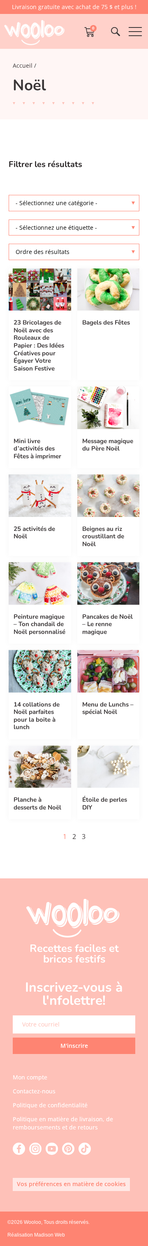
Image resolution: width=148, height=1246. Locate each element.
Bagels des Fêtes (106, 322)
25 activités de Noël (34, 533)
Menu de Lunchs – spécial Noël (108, 708)
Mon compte (30, 1077)
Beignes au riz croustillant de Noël (103, 536)
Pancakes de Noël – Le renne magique (107, 624)
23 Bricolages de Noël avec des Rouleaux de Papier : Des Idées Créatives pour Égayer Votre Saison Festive (39, 345)
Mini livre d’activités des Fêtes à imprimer (37, 448)
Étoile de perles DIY (104, 804)
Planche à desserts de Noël (37, 804)
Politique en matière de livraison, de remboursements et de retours (63, 1123)
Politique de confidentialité (50, 1105)
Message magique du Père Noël (107, 445)
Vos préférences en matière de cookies (71, 1184)
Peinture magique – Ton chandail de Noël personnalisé (39, 624)
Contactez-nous (34, 1091)
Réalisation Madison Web (36, 1235)
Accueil (22, 65)
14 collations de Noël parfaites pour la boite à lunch (37, 716)
